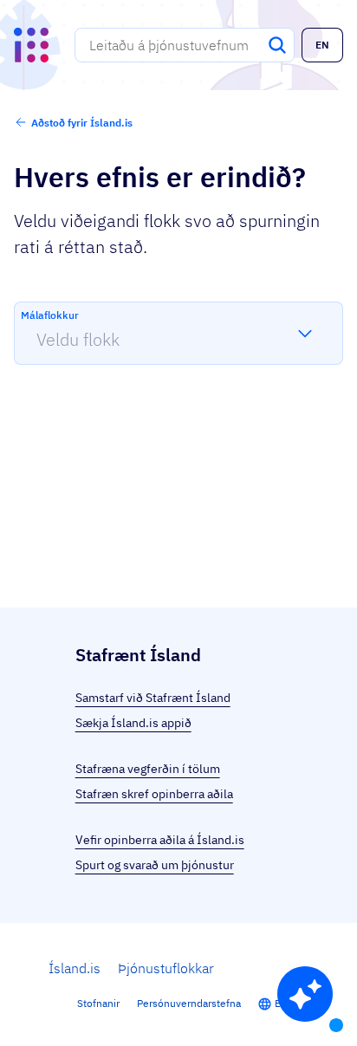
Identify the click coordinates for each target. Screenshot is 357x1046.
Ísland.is (75, 968)
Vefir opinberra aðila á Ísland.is (159, 840)
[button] (322, 45)
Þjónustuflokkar (166, 968)
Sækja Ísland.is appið (133, 723)
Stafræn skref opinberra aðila (154, 794)
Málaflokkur (50, 315)
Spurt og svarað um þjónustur (154, 865)
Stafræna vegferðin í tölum (147, 768)
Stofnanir (98, 1003)
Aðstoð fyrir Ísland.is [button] (82, 122)
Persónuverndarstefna (189, 1003)
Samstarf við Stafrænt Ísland (152, 697)
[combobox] (185, 45)
